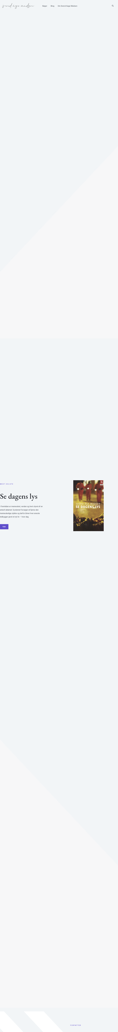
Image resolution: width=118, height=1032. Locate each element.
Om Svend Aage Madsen (67, 6)
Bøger (44, 6)
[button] (113, 6)
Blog (52, 6)
